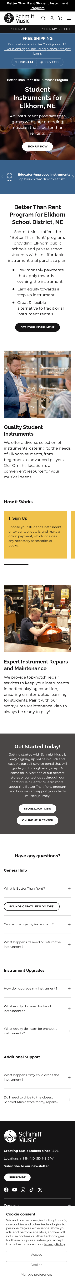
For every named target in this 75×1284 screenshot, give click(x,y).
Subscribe (17, 1177)
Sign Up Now (38, 146)
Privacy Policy (54, 1244)
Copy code (51, 62)
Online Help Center (37, 820)
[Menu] (69, 18)
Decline (36, 1265)
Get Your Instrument (37, 327)
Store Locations (37, 808)
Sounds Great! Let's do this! (31, 906)
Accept (36, 1254)
